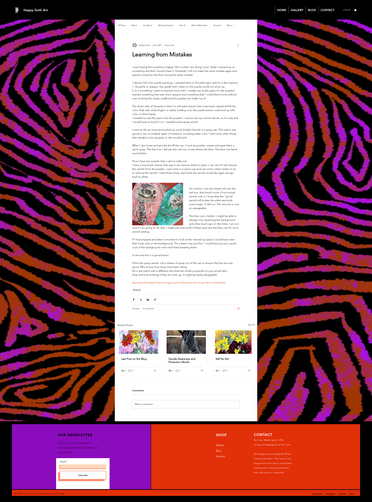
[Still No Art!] (233, 342)
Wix (62, 493)
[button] (355, 9)
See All (251, 324)
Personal (217, 25)
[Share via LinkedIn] (147, 299)
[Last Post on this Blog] (139, 342)
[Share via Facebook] (133, 299)
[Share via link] (155, 299)
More (229, 25)
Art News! (147, 25)
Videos (134, 25)
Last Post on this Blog (133, 358)
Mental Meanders (200, 25)
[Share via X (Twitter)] (140, 299)
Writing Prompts (165, 25)
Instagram (317, 493)
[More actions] (238, 45)
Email (63, 461)
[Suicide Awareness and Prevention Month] (186, 342)
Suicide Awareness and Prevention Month (182, 360)
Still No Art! (222, 358)
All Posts (121, 25)
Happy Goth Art (36, 10)
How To (182, 25)
